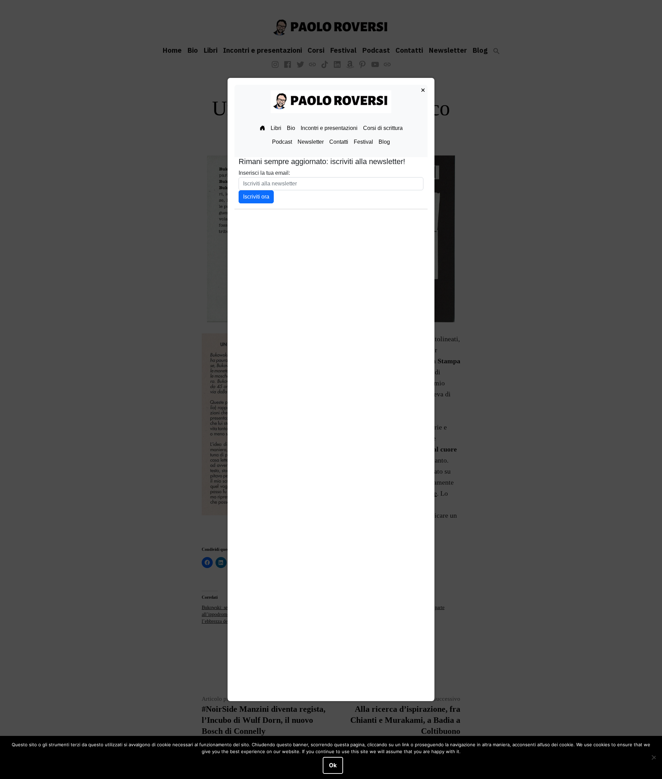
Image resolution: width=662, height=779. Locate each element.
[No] (653, 757)
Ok (333, 765)
